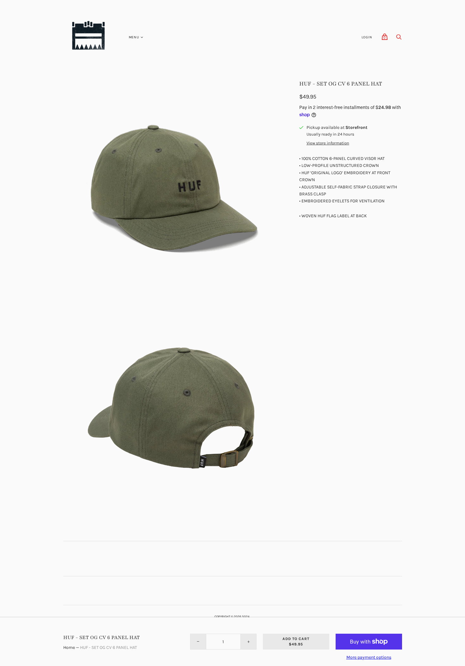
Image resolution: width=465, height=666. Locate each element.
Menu (134, 37)
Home (69, 647)
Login (367, 37)
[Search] (399, 38)
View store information (328, 143)
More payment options (368, 657)
